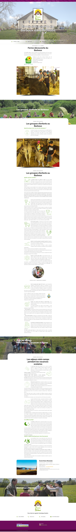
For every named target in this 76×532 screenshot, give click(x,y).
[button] (17, 80)
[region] (38, 81)
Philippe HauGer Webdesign (24, 530)
